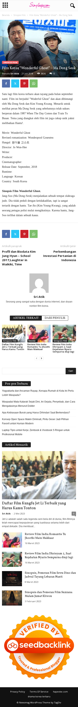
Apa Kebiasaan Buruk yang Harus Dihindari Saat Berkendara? (36, 412)
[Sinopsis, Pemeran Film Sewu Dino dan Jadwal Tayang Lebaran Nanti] (12, 578)
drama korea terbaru (39, 696)
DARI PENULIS (55, 318)
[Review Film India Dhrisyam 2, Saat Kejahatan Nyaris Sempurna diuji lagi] (64, 333)
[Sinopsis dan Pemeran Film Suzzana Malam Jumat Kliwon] (12, 598)
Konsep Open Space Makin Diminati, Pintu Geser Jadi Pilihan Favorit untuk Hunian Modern (35, 421)
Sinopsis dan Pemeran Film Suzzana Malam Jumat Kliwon (48, 594)
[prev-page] (37, 358)
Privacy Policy (17, 691)
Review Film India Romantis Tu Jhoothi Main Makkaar (38, 347)
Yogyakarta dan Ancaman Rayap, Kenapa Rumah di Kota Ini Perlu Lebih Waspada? (38, 392)
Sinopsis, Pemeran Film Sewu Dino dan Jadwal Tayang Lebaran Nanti (50, 575)
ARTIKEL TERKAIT (26, 318)
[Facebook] (6, 83)
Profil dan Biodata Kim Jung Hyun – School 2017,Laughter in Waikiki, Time (19, 257)
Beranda (6, 15)
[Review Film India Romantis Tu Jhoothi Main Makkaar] (39, 333)
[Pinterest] (24, 83)
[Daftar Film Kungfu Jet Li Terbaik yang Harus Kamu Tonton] (13, 333)
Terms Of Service (39, 691)
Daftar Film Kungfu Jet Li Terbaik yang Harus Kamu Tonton (13, 347)
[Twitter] (15, 83)
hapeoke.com (60, 691)
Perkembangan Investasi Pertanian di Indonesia (59, 255)
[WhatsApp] (34, 83)
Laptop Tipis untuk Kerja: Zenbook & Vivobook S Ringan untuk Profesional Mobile (36, 432)
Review (31, 340)
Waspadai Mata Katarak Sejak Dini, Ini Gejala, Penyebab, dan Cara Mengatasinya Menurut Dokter (38, 403)
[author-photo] (39, 283)
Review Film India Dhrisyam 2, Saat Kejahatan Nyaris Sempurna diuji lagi (63, 348)
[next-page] (41, 358)
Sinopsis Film (19, 15)
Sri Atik (14, 73)
